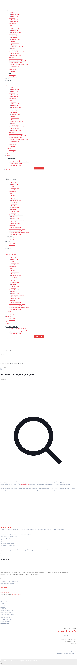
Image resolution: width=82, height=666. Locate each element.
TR (10, 170)
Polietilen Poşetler (5, 623)
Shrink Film (3, 605)
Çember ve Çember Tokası (7, 610)
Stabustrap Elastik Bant (6, 621)
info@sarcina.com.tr (5, 592)
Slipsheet (3, 616)
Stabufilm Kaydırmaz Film (6, 619)
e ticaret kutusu (25, 484)
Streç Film (3, 603)
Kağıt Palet (3, 607)
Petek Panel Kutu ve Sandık (7, 612)
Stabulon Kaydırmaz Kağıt (6, 617)
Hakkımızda (73, 651)
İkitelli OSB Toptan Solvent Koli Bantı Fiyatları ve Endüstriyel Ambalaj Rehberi (21, 661)
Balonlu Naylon (4, 601)
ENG (7, 170)
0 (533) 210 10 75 (4, 587)
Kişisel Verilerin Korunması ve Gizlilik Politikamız (65, 653)
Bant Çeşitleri (4, 608)
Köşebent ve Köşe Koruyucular (8, 614)
